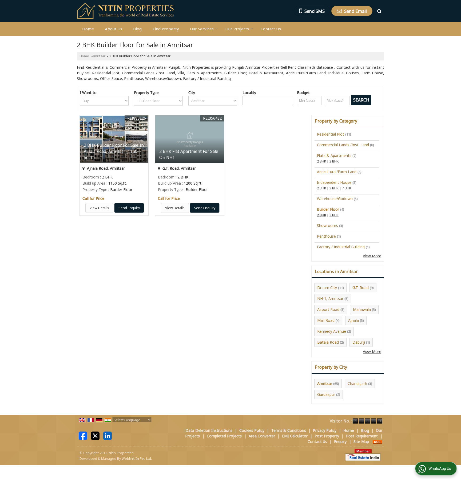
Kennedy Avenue (331, 331)
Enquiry (340, 441)
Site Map (361, 441)
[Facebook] (83, 435)
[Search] (378, 11)
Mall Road (326, 320)
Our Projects (237, 28)
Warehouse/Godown (335, 198)
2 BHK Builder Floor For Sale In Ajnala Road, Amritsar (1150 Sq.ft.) (114, 151)
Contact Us (271, 28)
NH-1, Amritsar (330, 298)
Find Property (166, 28)
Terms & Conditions (288, 430)
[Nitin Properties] (126, 11)
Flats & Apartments (334, 155)
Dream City (327, 287)
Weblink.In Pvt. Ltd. (137, 458)
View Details (99, 208)
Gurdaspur (326, 394)
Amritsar (98, 56)
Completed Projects (224, 435)
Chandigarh (357, 383)
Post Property (327, 435)
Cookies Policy (251, 430)
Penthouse (326, 236)
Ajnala (353, 320)
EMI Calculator (295, 435)
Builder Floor (328, 209)
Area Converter (262, 435)
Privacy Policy (324, 430)
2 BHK (321, 161)
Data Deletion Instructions (208, 430)
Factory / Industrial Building (341, 246)
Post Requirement (362, 435)
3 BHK (334, 161)
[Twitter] (95, 435)
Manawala (362, 309)
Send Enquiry (129, 208)
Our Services (202, 28)
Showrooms (327, 225)
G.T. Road (360, 287)
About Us (113, 28)
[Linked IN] (107, 435)
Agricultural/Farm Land (336, 171)
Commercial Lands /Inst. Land (343, 144)
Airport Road (328, 309)
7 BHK (346, 188)
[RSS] (377, 441)
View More (372, 255)
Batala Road (328, 342)
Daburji (358, 342)
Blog (137, 28)
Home (88, 28)
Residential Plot (330, 134)
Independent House (334, 182)
